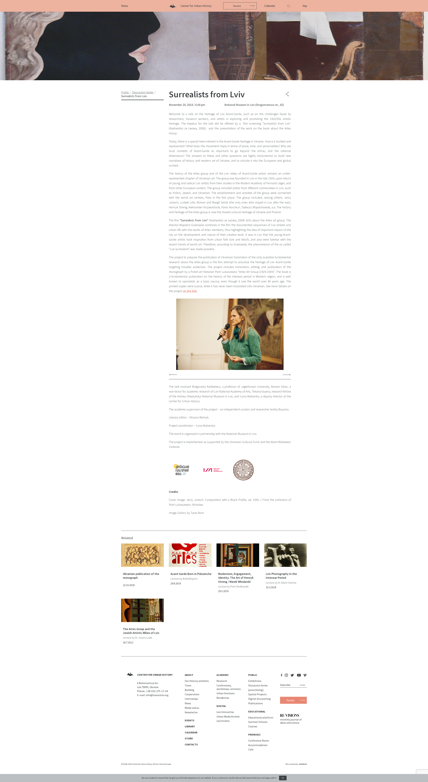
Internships (191, 698)
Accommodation (257, 745)
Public (252, 675)
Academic (223, 675)
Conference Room (258, 740)
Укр (305, 6)
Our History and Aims (197, 681)
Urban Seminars (226, 693)
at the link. (190, 291)
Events (189, 720)
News (188, 703)
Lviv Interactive (225, 712)
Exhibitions (254, 681)
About (189, 675)
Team (188, 685)
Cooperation (192, 694)
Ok (283, 778)
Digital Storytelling (259, 698)
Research (222, 681)
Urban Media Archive (228, 716)
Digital (221, 706)
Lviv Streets (223, 720)
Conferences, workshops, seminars (229, 687)
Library (190, 726)
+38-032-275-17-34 (157, 691)
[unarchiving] (255, 690)
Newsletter (191, 712)
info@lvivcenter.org (157, 695)
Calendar (269, 6)
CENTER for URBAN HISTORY (155, 674)
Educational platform (260, 717)
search (303, 685)
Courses (252, 726)
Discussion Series (258, 685)
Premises (254, 734)
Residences (223, 697)
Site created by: (296, 764)
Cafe (250, 749)
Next (287, 374)
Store (189, 738)
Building (189, 690)
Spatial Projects (257, 694)
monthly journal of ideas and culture (291, 721)
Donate (237, 6)
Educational (256, 711)
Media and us (192, 707)
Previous (173, 374)
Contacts (191, 744)
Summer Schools (258, 721)
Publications (255, 703)
